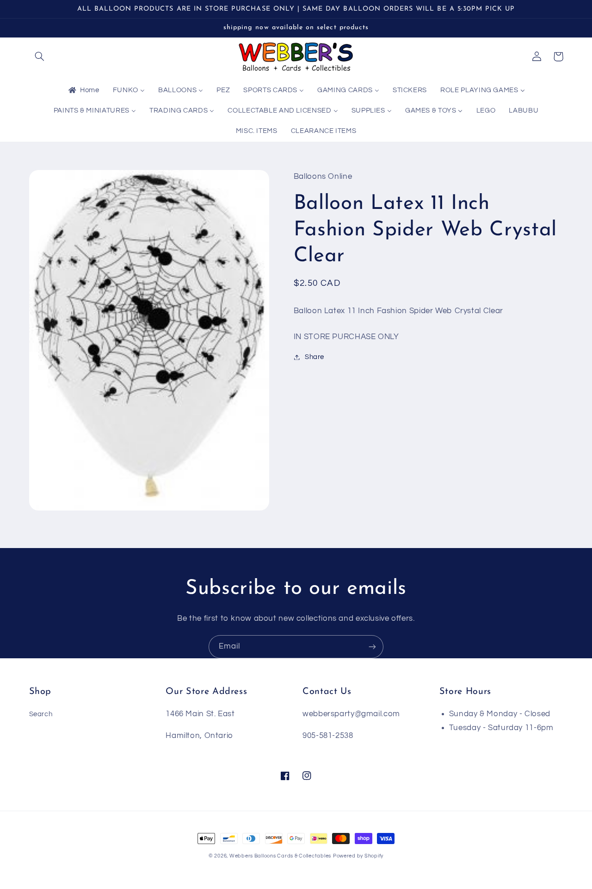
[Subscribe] (372, 646)
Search (41, 714)
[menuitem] (83, 91)
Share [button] (314, 356)
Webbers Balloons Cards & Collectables (280, 855)
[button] (39, 56)
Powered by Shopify (358, 855)
